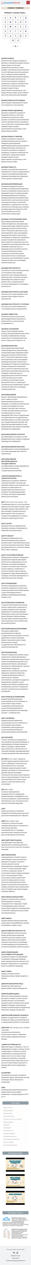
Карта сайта (15, 1258)
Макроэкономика (8, 1122)
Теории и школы (7, 1113)
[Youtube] (17, 1253)
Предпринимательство (9, 1136)
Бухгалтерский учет (8, 1116)
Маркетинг (6, 1125)
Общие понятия (7, 1107)
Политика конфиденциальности (15, 1260)
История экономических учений (12, 1119)
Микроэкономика (8, 1130)
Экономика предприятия (10, 1145)
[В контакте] (14, 1253)
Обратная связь (15, 1255)
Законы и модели (8, 1110)
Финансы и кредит (8, 1142)
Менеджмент (7, 1127)
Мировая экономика (9, 1133)
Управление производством (11, 1139)
